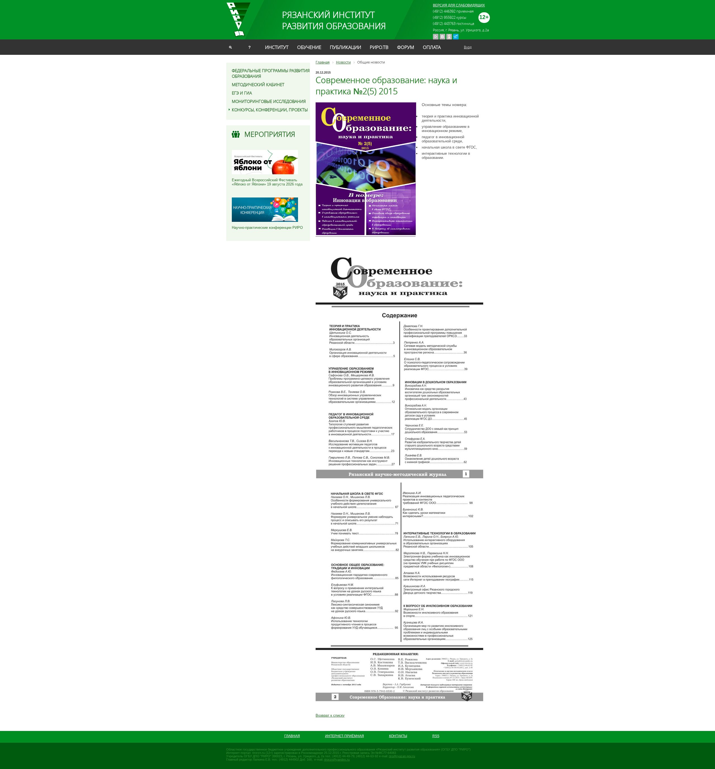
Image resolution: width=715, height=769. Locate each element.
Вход (468, 47)
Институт (277, 47)
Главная (292, 736)
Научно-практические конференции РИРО (267, 227)
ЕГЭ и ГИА (242, 93)
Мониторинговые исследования (269, 101)
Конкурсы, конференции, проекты (270, 109)
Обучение (309, 47)
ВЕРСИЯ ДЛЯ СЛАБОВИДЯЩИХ (459, 5)
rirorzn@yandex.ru (337, 759)
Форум (405, 47)
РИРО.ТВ (379, 47)
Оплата (432, 47)
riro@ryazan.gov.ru (402, 756)
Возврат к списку (330, 715)
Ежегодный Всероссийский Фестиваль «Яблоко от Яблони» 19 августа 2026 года (267, 182)
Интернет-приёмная (344, 736)
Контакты (398, 736)
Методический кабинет (258, 84)
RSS (435, 736)
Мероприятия (269, 134)
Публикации (345, 47)
